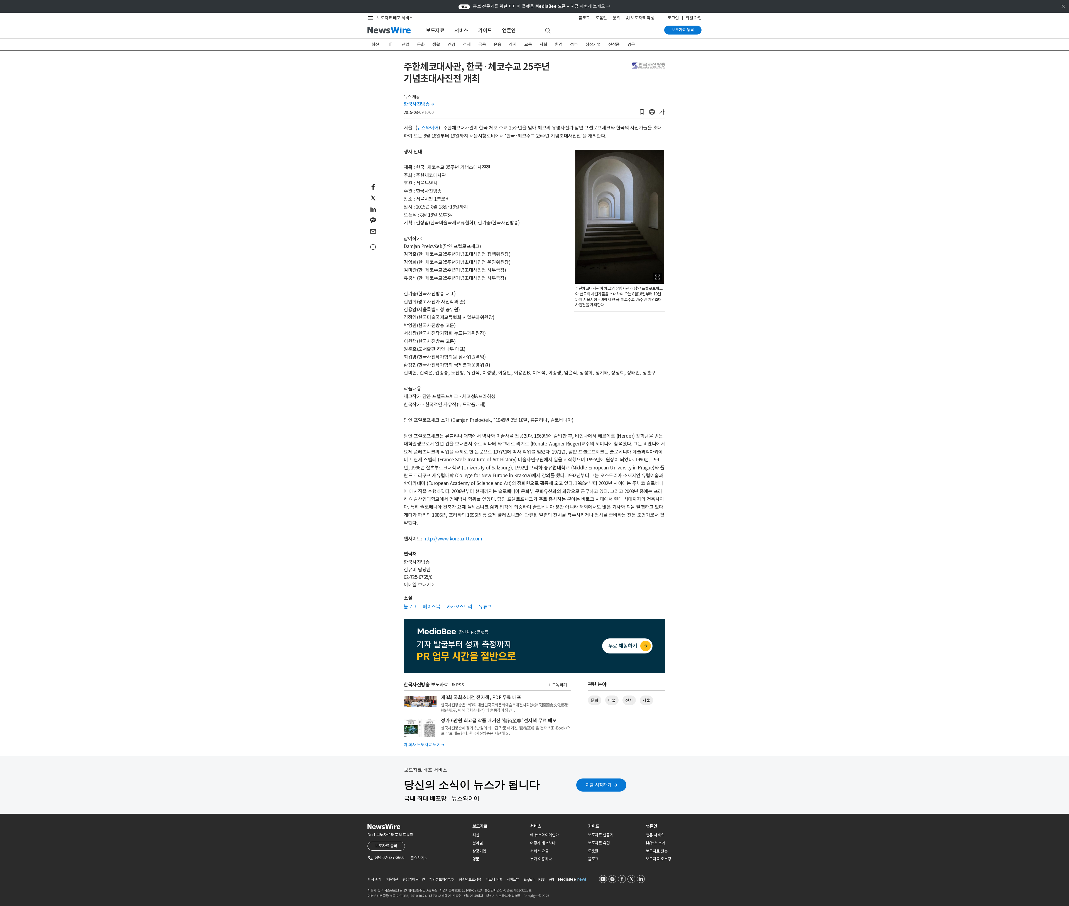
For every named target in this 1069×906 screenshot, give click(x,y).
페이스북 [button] (431, 607)
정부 (574, 44)
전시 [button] (629, 700)
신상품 (614, 44)
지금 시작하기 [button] (598, 785)
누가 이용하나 (541, 858)
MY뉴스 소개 (656, 843)
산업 (405, 44)
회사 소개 (374, 879)
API (551, 879)
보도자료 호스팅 (658, 858)
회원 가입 (694, 18)
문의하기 (418, 858)
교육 (528, 44)
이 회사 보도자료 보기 (424, 744)
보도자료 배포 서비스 (395, 18)
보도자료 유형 (599, 843)
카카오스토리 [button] (459, 607)
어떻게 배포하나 (542, 843)
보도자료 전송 (657, 851)
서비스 (461, 30)
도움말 (601, 18)
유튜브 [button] (485, 607)
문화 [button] (594, 700)
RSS (460, 684)
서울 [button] (646, 700)
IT (390, 44)
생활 (436, 44)
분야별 (477, 843)
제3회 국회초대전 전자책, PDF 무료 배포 (481, 697)
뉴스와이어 (428, 128)
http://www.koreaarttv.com (452, 539)
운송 (497, 44)
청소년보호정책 (470, 879)
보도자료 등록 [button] (386, 845)
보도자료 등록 (683, 29)
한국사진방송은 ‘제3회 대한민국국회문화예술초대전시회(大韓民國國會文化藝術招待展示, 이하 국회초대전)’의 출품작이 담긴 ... (504, 707)
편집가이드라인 (414, 879)
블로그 (584, 18)
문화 (421, 44)
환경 (558, 44)
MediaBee (567, 879)
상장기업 (592, 44)
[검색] (548, 30)
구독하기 (559, 684)
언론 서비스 (655, 835)
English (529, 879)
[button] (642, 112)
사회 (543, 44)
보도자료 (435, 30)
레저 (512, 44)
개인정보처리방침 (442, 879)
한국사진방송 (419, 104)
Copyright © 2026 (536, 896)
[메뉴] (371, 18)
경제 (466, 44)
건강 (451, 44)
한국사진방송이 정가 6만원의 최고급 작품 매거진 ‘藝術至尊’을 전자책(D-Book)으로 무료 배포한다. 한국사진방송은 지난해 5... (505, 731)
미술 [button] (612, 700)
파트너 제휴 (494, 879)
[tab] (499, 826)
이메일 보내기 (419, 585)
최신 (375, 44)
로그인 (673, 18)
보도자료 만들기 (600, 835)
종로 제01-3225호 (519, 890)
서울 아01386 (399, 896)
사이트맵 (513, 879)
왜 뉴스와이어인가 (544, 835)
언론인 (509, 30)
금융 (482, 44)
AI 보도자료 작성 (640, 18)
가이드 (485, 30)
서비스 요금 (539, 851)
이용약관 (392, 879)
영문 (631, 44)
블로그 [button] (410, 607)
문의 (616, 18)
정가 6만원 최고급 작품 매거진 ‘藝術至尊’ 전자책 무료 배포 (498, 721)
